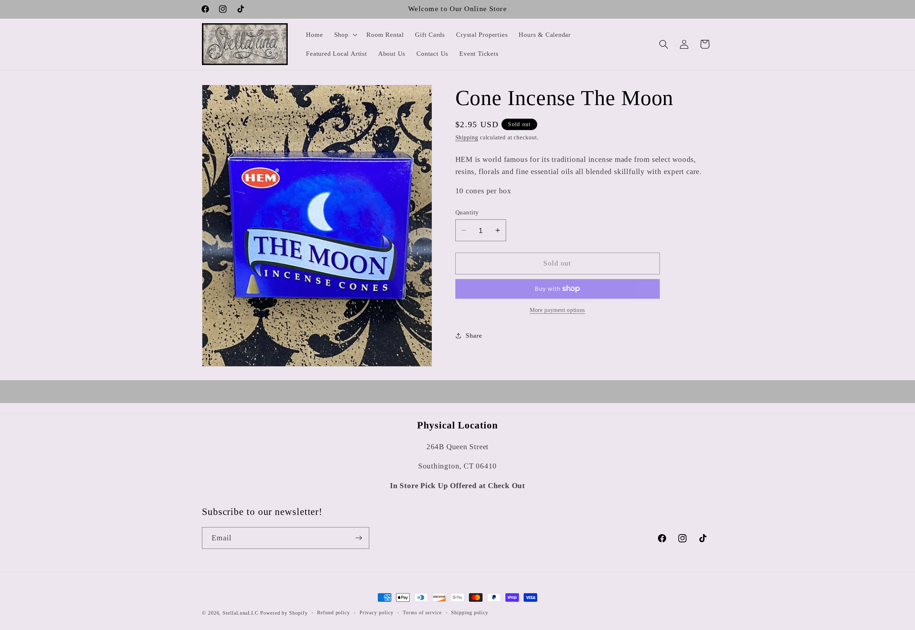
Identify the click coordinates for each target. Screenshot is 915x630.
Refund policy (333, 612)
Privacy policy (377, 612)
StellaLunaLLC (240, 613)
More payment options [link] (557, 310)
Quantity (467, 212)
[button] (344, 34)
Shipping (466, 137)
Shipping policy (469, 612)
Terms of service (422, 612)
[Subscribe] (358, 538)
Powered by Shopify (283, 613)
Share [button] (474, 335)
